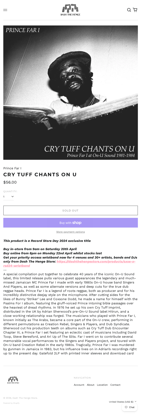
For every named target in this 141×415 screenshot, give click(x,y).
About (90, 384)
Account (79, 384)
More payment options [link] (70, 231)
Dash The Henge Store (24, 398)
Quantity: (10, 191)
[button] (129, 10)
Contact (115, 384)
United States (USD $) (121, 402)
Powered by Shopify (11, 403)
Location (102, 384)
